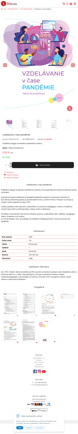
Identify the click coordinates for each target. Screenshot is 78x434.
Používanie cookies (39, 401)
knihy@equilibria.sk (41, 385)
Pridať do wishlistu (12, 175)
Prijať (19, 427)
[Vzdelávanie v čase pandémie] (39, 63)
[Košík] (70, 3)
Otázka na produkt (12, 178)
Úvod (4, 9)
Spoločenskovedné (26, 9)
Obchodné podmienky (39, 399)
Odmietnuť (39, 427)
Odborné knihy (13, 9)
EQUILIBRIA (46, 139)
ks (8, 165)
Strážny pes (10, 172)
